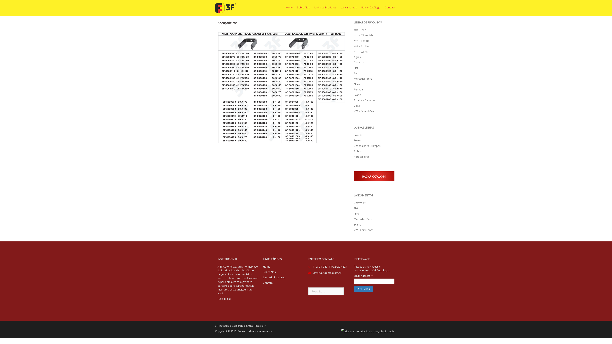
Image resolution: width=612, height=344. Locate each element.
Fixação (358, 135)
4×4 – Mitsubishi (363, 35)
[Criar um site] (367, 331)
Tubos (358, 151)
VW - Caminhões (363, 230)
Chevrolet (359, 62)
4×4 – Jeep (360, 30)
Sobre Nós (303, 7)
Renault (358, 89)
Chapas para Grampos (367, 146)
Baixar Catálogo (370, 7)
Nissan (358, 84)
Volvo (357, 106)
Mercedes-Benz (363, 78)
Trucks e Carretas (364, 100)
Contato (390, 7)
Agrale (358, 57)
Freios (357, 140)
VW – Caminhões (364, 111)
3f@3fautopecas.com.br (327, 273)
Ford (356, 73)
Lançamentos (349, 7)
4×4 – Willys (361, 51)
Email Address (362, 276)
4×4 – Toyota (361, 41)
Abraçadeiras (361, 156)
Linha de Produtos (325, 7)
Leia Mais (224, 299)
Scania (357, 95)
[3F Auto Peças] (225, 7)
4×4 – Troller (361, 46)
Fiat (356, 68)
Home (289, 7)
